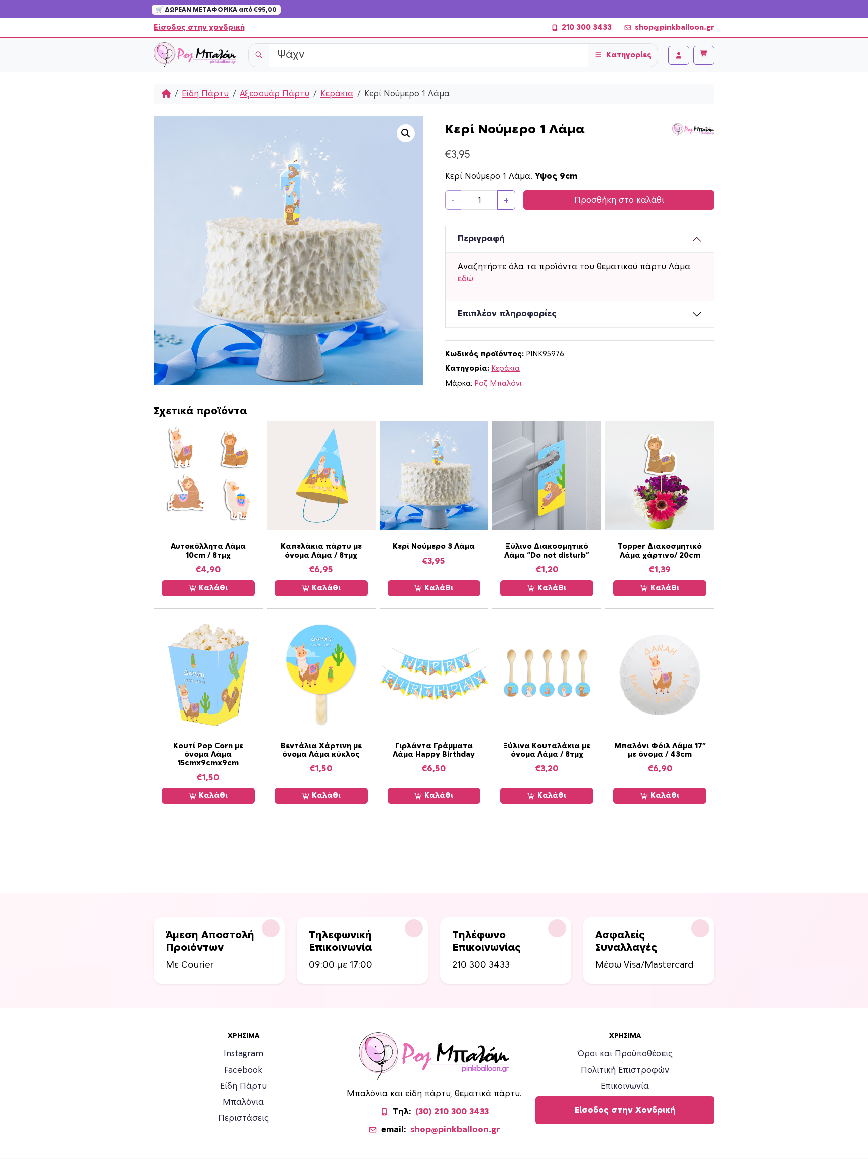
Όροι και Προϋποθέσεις (625, 1054)
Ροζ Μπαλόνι (498, 384)
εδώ (465, 279)
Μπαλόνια (243, 1102)
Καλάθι (212, 588)
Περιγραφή (481, 239)
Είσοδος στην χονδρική (199, 27)
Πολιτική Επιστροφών (625, 1070)
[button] (406, 133)
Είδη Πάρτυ (205, 94)
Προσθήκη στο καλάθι (619, 200)
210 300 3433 (587, 27)
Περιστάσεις (243, 1118)
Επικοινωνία (625, 1086)
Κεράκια (336, 94)
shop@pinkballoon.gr (674, 27)
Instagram (243, 1054)
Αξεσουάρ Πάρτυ (274, 94)
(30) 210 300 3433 (452, 1112)
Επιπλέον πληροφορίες (507, 314)
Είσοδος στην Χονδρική (625, 1110)
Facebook (243, 1070)
